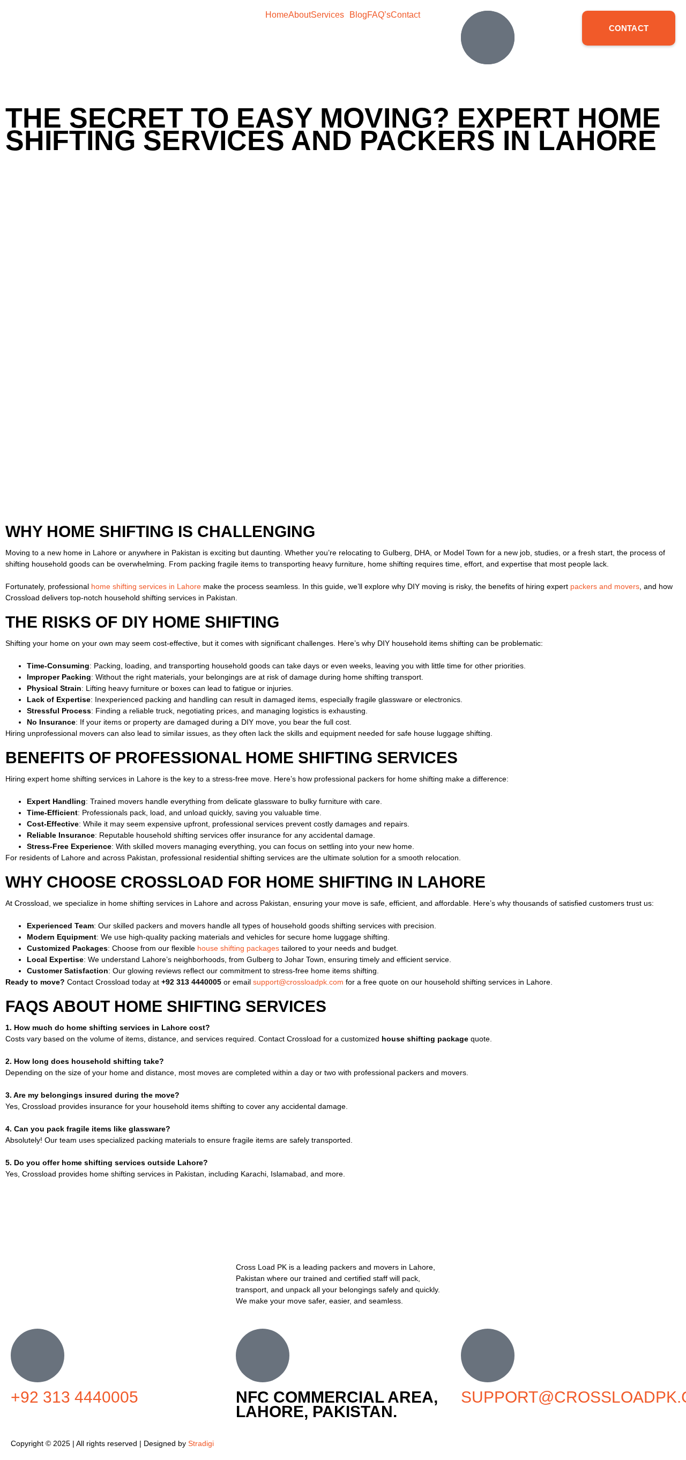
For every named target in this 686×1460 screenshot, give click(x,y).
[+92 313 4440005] (37, 1355)
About (299, 15)
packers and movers (604, 586)
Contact (405, 15)
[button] (330, 15)
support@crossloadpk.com (298, 982)
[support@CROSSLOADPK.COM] (487, 1355)
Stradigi (201, 1443)
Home (276, 15)
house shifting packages (238, 948)
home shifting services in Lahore (146, 586)
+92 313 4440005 (74, 1397)
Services (327, 15)
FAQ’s (379, 15)
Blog (358, 15)
